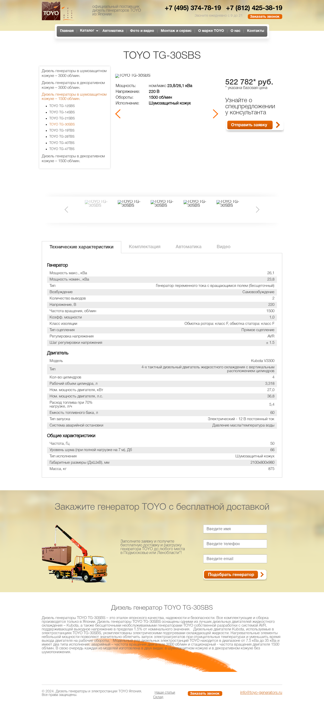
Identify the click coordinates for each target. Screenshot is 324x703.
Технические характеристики (81, 247)
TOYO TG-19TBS (61, 130)
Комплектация (144, 247)
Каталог (87, 30)
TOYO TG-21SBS (62, 118)
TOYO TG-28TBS (61, 136)
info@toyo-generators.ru (261, 693)
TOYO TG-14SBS (62, 112)
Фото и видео (142, 31)
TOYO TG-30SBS (62, 124)
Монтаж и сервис (176, 31)
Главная (67, 31)
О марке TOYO (211, 31)
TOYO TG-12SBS (62, 106)
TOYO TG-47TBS (61, 149)
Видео (224, 247)
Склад (158, 697)
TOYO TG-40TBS (61, 143)
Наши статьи (165, 692)
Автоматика (113, 31)
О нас (235, 31)
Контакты (255, 31)
